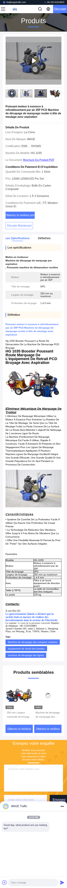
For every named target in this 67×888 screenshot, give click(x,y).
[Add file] (4, 882)
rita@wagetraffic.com (16, 2)
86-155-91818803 (55, 2)
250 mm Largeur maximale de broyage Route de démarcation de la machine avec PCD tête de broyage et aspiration (19, 715)
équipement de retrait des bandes (26, 648)
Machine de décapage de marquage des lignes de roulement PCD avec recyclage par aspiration (48, 715)
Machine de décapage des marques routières (32, 642)
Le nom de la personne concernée (34, 623)
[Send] (62, 882)
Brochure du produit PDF (38, 159)
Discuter (60, 9)
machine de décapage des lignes (26, 655)
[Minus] (62, 806)
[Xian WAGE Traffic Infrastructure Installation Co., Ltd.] (14, 9)
